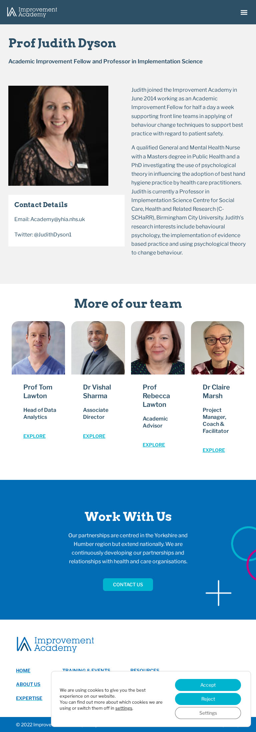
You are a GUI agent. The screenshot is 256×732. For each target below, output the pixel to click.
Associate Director (95, 413)
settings (123, 708)
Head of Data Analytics (39, 413)
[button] (243, 12)
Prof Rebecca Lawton (156, 396)
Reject (208, 699)
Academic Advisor (155, 422)
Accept (208, 685)
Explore (34, 436)
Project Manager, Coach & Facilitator (216, 420)
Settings (208, 713)
